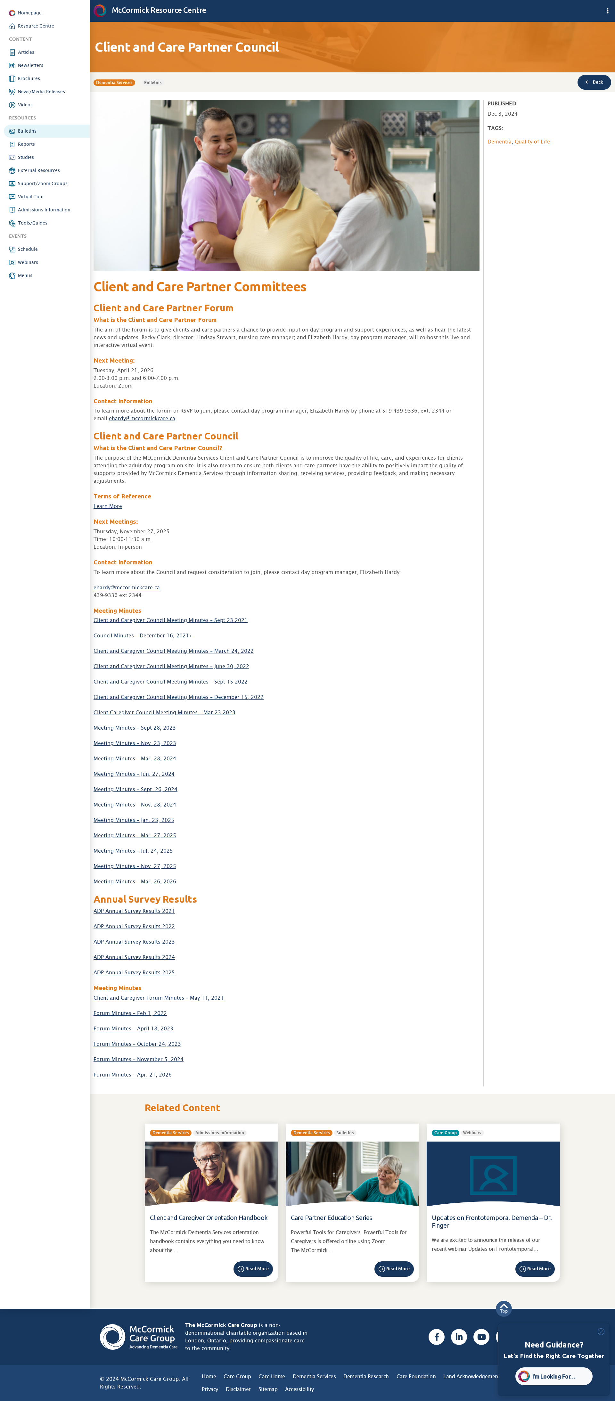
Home (209, 1376)
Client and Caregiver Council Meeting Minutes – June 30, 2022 (171, 666)
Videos (25, 104)
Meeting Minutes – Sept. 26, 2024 (135, 789)
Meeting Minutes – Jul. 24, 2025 (133, 851)
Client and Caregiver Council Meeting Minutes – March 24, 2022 (174, 651)
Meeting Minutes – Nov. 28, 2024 (135, 805)
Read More (257, 1268)
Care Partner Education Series (331, 1217)
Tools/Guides (32, 222)
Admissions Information (44, 209)
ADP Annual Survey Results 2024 (134, 957)
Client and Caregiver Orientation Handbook (209, 1217)
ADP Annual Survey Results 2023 (134, 942)
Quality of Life (532, 142)
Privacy (210, 1389)
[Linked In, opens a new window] (459, 1337)
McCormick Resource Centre (158, 10)
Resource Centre (36, 26)
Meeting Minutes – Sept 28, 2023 (135, 728)
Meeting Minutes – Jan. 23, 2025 (134, 820)
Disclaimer (238, 1389)
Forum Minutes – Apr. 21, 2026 (133, 1075)
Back (597, 82)
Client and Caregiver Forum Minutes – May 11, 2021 (159, 998)
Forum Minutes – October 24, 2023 (137, 1044)
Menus (25, 275)
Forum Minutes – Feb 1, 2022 (130, 1013)
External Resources (39, 170)
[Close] (601, 1331)
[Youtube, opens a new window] (481, 1337)
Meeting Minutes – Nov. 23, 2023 (135, 743)
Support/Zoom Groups (43, 183)
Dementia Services (314, 1376)
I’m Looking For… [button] (554, 1376)
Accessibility (299, 1389)
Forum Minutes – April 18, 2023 (133, 1029)
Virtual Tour (31, 196)
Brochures (29, 78)
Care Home (271, 1376)
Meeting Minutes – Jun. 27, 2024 (134, 774)
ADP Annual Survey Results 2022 (134, 926)
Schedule (28, 249)
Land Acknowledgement (471, 1376)
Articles (26, 52)
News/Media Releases (41, 91)
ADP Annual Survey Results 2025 (134, 973)
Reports (26, 144)
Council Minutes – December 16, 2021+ (143, 636)
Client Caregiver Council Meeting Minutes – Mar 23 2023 (164, 712)
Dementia (500, 142)
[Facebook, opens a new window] (437, 1337)
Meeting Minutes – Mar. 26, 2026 (135, 882)
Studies (26, 157)
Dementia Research (366, 1376)
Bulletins (27, 131)
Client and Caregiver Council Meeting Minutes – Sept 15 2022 (171, 682)
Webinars (28, 262)
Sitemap (268, 1389)
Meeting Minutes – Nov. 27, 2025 (135, 866)
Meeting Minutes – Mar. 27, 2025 (135, 835)
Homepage (30, 12)
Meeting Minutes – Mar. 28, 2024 (135, 759)
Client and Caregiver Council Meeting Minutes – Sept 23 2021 (171, 620)
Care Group (237, 1376)
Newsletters (30, 65)
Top (504, 1311)
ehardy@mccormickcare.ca (142, 418)
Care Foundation (416, 1376)
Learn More (108, 506)
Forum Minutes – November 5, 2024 (139, 1059)
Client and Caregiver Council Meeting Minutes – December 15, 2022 (179, 697)
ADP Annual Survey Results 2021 (134, 911)
